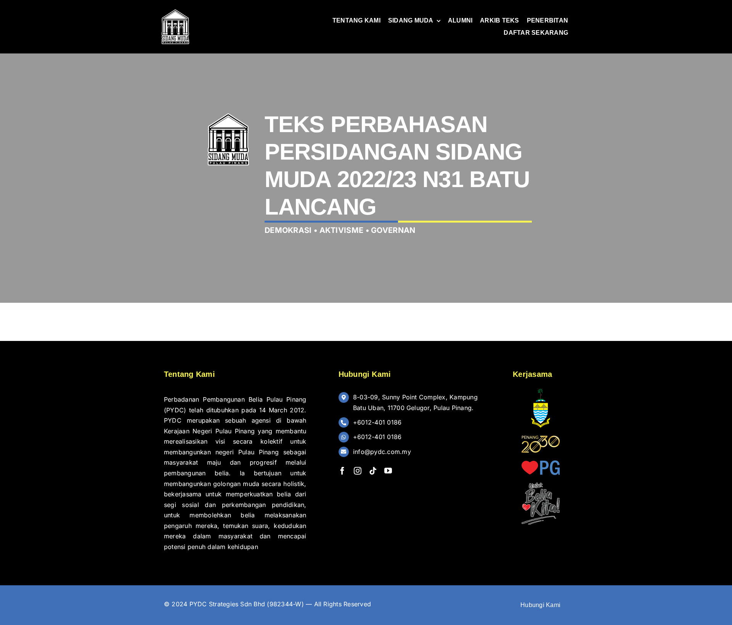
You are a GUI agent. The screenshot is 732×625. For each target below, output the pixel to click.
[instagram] (357, 471)
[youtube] (388, 471)
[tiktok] (373, 471)
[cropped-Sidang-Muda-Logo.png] (175, 11)
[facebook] (342, 471)
